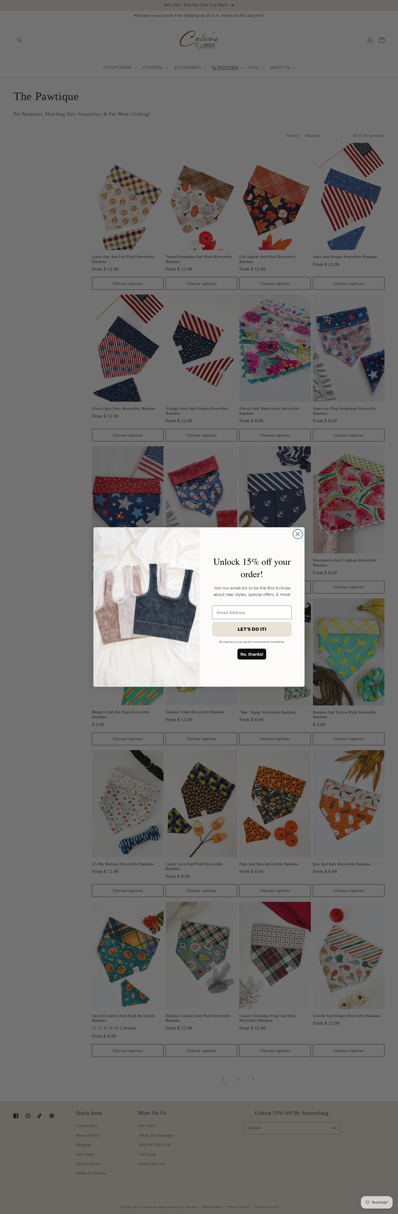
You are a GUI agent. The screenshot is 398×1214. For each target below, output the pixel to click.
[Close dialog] (297, 534)
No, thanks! (251, 654)
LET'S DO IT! (252, 629)
